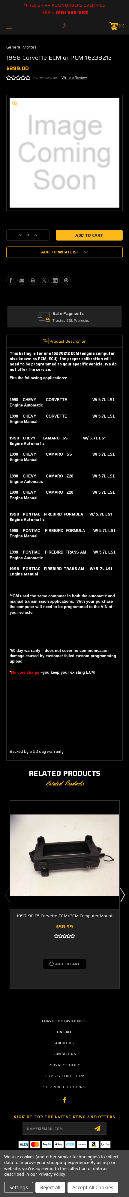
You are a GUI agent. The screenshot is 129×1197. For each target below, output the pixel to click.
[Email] (21, 280)
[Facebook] (10, 280)
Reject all (50, 1187)
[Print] (33, 280)
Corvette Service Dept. (64, 1021)
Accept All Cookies (92, 1187)
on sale (64, 1032)
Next (122, 894)
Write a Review (74, 77)
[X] (44, 280)
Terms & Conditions (64, 1076)
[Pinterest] (66, 280)
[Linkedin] (55, 280)
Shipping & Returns (64, 1087)
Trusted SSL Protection (72, 320)
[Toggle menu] (18, 26)
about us (64, 1043)
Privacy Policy (64, 1065)
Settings (18, 1187)
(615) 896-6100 (72, 12)
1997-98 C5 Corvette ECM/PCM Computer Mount (64, 916)
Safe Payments (68, 314)
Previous (7, 894)
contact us (64, 1054)
